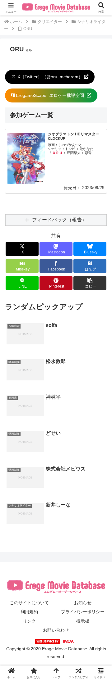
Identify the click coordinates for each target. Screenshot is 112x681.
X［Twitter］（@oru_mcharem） (50, 76)
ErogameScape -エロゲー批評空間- (51, 95)
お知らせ (82, 602)
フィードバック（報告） (59, 219)
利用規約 (29, 611)
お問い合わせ (56, 630)
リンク (29, 621)
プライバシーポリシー (83, 611)
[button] (90, 283)
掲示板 (82, 621)
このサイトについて (29, 602)
